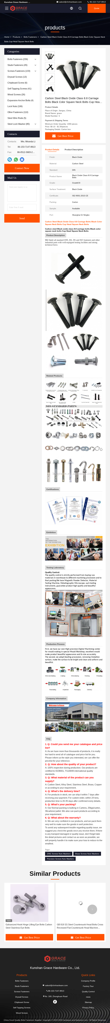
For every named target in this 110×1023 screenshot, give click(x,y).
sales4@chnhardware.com (70, 2)
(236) (18, 59)
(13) (17, 77)
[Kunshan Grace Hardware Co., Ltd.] (18, 8)
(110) (18, 112)
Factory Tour (88, 986)
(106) (15, 106)
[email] (22, 159)
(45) (17, 65)
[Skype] (9, 159)
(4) (20, 100)
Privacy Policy (88, 1008)
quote (96, 8)
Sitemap (88, 1002)
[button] (18, 909)
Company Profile (88, 981)
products (16, 37)
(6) (17, 83)
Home (6, 37)
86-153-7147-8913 (97, 2)
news (88, 997)
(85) (19, 124)
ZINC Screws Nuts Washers (58, 854)
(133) (19, 71)
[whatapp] (16, 159)
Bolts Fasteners (30, 37)
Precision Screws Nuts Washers (60, 859)
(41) (19, 89)
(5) (17, 118)
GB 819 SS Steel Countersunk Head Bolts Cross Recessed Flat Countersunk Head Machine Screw (29, 926)
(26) (16, 94)
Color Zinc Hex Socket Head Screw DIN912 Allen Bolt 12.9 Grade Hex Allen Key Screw (80, 926)
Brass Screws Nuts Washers (87, 854)
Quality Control (88, 991)
